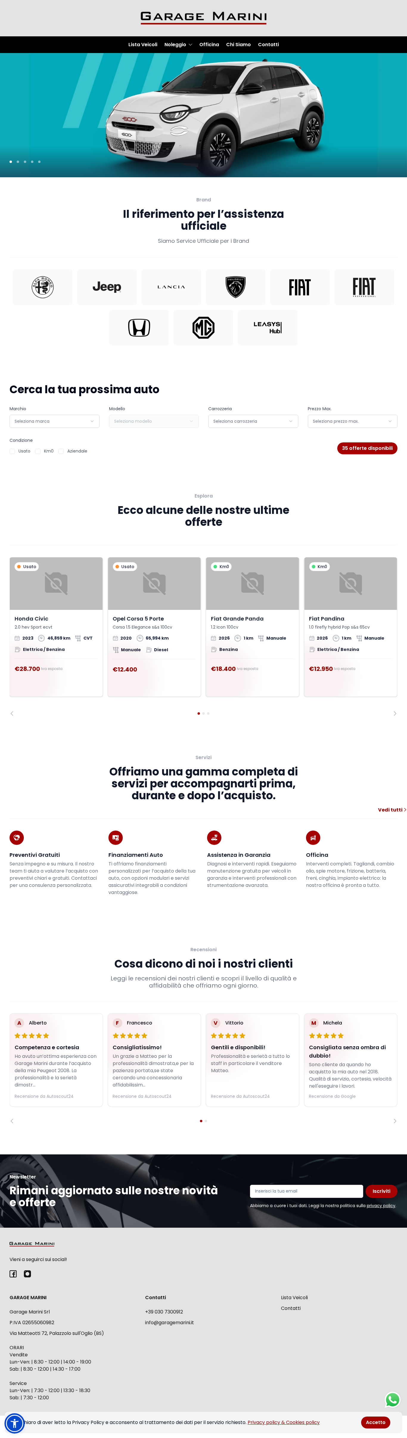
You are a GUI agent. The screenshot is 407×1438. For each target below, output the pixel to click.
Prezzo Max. (320, 409)
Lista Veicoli (142, 44)
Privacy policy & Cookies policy (284, 1422)
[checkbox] (12, 451)
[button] (14, 1423)
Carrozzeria (220, 409)
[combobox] (55, 421)
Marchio (18, 409)
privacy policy (381, 1206)
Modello (117, 409)
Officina (209, 44)
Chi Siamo (238, 44)
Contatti (268, 44)
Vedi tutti (390, 809)
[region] (203, 636)
